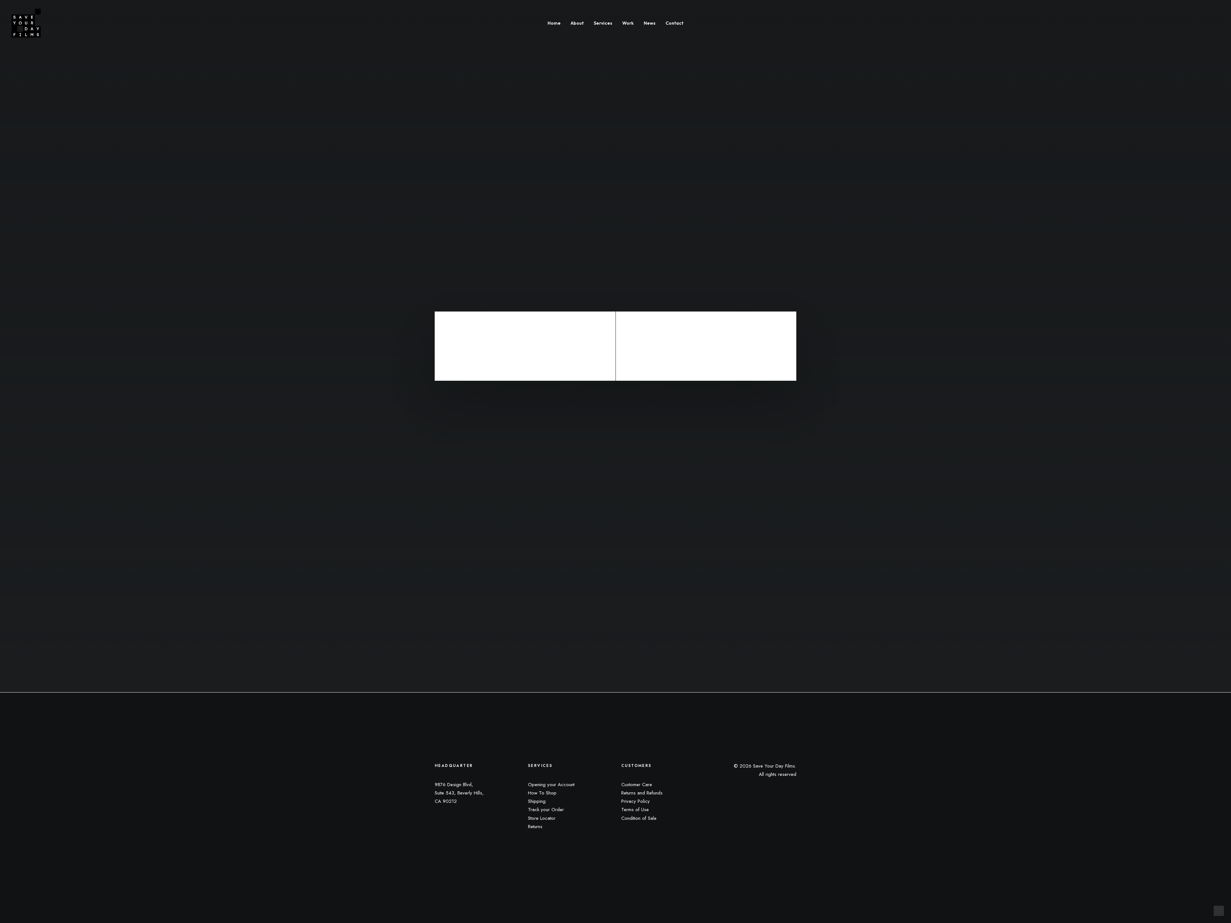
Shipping (537, 801)
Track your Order (546, 809)
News (650, 23)
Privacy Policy (635, 801)
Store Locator (542, 818)
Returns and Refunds (642, 792)
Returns (535, 826)
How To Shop (542, 792)
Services (603, 23)
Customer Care (636, 784)
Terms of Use (635, 809)
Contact (674, 23)
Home (554, 23)
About (577, 23)
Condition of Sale (639, 818)
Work (628, 23)
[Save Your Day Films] (26, 23)
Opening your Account (551, 784)
